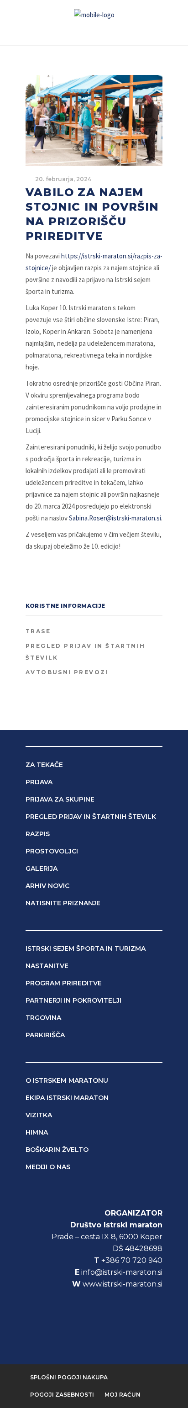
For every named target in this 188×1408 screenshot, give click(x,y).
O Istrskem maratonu (67, 1080)
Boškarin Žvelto (57, 1150)
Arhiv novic (47, 886)
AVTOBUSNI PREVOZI (67, 672)
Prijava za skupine (60, 799)
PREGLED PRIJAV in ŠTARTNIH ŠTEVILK (85, 651)
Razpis (38, 834)
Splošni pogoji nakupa (69, 1377)
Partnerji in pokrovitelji (73, 1000)
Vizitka (39, 1115)
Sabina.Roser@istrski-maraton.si (115, 518)
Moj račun (122, 1394)
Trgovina (43, 1018)
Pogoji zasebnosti (62, 1394)
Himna (37, 1132)
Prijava (39, 782)
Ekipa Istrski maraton (67, 1098)
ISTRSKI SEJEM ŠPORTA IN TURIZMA (86, 948)
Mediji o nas (48, 1167)
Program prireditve (64, 983)
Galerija (41, 868)
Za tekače (44, 765)
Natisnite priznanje (63, 903)
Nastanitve (47, 966)
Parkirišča (45, 1035)
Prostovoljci (52, 851)
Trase (38, 631)
